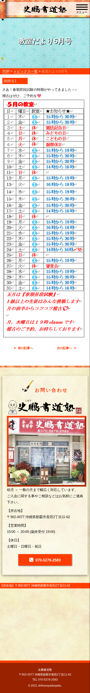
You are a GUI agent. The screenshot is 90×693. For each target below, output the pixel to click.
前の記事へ (25, 348)
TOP (5, 71)
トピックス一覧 (25, 71)
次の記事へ (64, 348)
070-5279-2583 (48, 560)
